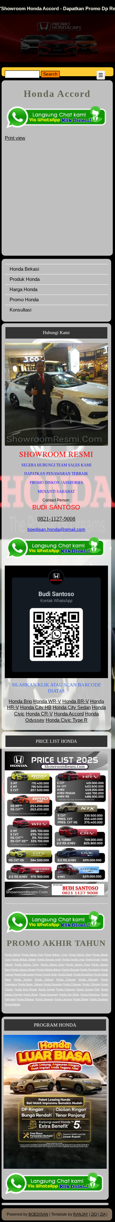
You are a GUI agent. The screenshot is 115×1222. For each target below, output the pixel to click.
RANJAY (80, 1214)
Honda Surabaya (99, 999)
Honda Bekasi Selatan (24, 959)
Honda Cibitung (44, 979)
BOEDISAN (38, 1214)
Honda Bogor (30, 994)
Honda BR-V (75, 701)
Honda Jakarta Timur (26, 964)
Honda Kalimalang (24, 974)
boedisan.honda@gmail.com (56, 529)
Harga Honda (23, 289)
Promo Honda (24, 299)
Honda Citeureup (65, 989)
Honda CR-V (39, 713)
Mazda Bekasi (12, 1004)
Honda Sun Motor (69, 994)
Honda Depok (65, 974)
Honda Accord (69, 713)
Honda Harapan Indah (49, 959)
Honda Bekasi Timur (55, 954)
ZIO (94, 1214)
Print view (15, 138)
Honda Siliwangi (88, 979)
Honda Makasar (25, 999)
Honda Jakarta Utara (53, 964)
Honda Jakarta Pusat (78, 964)
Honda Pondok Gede (45, 974)
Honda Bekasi (24, 269)
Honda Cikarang (66, 979)
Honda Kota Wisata (26, 989)
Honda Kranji (93, 959)
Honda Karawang (48, 994)
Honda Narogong (52, 984)
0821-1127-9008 (56, 519)
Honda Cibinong (91, 984)
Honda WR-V (47, 701)
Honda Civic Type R (67, 720)
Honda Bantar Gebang (30, 984)
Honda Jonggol (46, 989)
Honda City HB (35, 707)
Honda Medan (80, 999)
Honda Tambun (23, 979)
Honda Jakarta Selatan (23, 969)
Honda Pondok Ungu (73, 959)
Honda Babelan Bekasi (48, 969)
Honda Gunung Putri (87, 989)
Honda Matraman (90, 994)
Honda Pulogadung (90, 969)
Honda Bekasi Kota (32, 954)
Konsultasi (20, 309)
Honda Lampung (63, 999)
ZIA (102, 1214)
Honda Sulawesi (44, 999)
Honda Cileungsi (72, 984)
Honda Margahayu (83, 974)
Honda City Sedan (72, 707)
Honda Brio (20, 701)
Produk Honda (25, 279)
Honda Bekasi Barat (80, 954)
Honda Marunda (70, 969)
